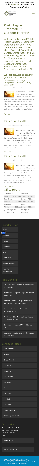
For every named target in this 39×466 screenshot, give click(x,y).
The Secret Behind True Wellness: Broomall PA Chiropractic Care (19, 318)
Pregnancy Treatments (11, 416)
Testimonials (7, 258)
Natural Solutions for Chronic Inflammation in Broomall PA (19, 334)
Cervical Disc (8, 366)
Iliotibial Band (8, 371)
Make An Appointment (7, 270)
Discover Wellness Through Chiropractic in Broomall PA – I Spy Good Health (17, 83)
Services (5, 241)
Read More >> (9, 114)
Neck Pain (7, 393)
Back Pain (7, 354)
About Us (6, 235)
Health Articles (26, 87)
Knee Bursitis (8, 377)
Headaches (7, 388)
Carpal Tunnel (9, 360)
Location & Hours (9, 263)
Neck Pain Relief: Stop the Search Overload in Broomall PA (19, 286)
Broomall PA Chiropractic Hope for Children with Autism (19, 294)
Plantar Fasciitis (9, 410)
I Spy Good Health (15, 121)
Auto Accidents (9, 349)
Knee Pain (7, 405)
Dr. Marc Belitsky (9, 87)
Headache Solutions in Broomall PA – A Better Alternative (17, 310)
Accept (33, 461)
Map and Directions (10, 449)
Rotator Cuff (8, 382)
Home (5, 230)
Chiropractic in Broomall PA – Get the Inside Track (19, 326)
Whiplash (7, 399)
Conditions (6, 246)
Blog (4, 252)
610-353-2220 (15, 5)
